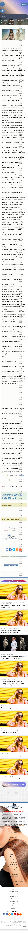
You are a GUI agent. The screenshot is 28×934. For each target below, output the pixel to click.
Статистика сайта (14, 908)
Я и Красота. (21, 530)
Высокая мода (14, 832)
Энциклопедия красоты (14, 879)
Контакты (14, 906)
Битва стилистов (14, 849)
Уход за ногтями (14, 864)
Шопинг (14, 844)
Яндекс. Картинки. (21, 475)
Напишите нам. (22, 477)
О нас (14, 903)
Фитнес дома (14, 889)
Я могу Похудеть (14, 884)
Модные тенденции (14, 839)
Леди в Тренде (14, 847)
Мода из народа (14, 837)
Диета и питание (14, 886)
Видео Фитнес (14, 901)
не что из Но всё (15, 532)
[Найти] (26, 16)
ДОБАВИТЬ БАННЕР (11, 565)
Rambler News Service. (8, 472)
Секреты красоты (14, 851)
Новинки (14, 869)
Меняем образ (14, 876)
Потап (15, 528)
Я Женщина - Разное (20, 20)
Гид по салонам (14, 874)
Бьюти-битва (14, 872)
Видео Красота (14, 896)
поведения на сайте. (21, 479)
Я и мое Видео (14, 891)
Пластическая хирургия (14, 867)
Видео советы (14, 894)
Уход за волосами (14, 862)
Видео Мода (14, 898)
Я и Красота (14, 860)
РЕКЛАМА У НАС (14, 854)
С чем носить (14, 842)
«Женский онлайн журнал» (7, 20)
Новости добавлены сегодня (15, 784)
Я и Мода (14, 830)
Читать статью (20, 825)
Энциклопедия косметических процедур (14, 881)
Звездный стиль (14, 835)
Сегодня (24, 4)
